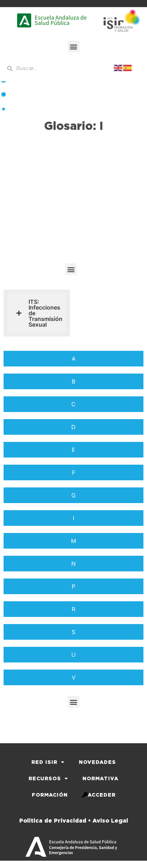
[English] (118, 67)
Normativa (100, 778)
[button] (74, 46)
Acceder (102, 795)
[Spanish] (127, 67)
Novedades (97, 762)
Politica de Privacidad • (55, 820)
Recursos (45, 778)
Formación (50, 795)
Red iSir (44, 762)
